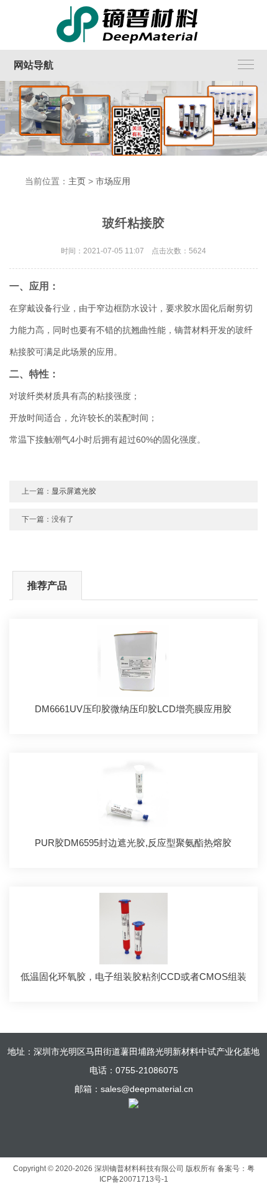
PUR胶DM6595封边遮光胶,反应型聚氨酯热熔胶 (133, 842)
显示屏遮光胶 (74, 491)
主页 (77, 181)
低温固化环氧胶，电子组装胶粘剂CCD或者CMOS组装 (133, 976)
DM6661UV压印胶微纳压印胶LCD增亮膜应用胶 (133, 709)
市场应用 (113, 181)
